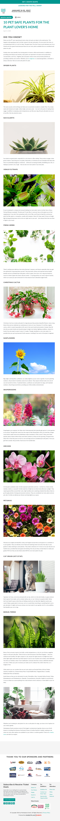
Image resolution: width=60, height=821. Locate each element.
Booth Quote (6, 17)
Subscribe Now (9, 799)
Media (32, 792)
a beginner (31, 58)
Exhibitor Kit (43, 789)
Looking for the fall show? (30, 5)
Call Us (33, 797)
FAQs (51, 792)
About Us (33, 787)
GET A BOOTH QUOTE (30, 2)
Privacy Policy (46, 812)
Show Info (52, 789)
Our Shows (34, 790)
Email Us (33, 795)
